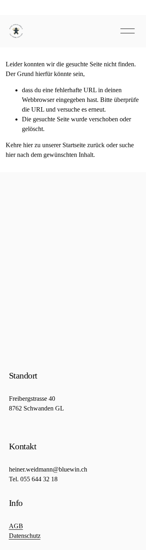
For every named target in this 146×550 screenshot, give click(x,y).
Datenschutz (25, 535)
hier (28, 145)
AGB (16, 525)
